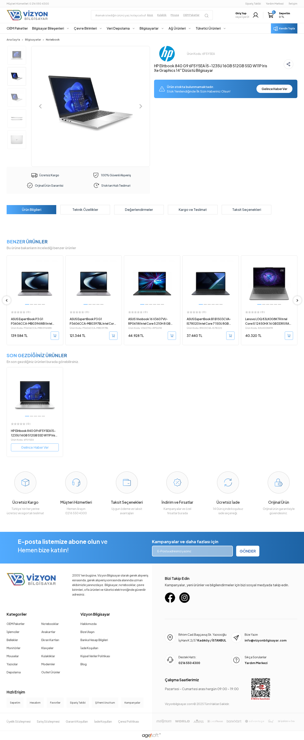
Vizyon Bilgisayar (95, 614)
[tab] (31, 209)
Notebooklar (50, 624)
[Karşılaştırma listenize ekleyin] (60, 270)
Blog (83, 664)
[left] (6, 300)
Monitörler (13, 648)
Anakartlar (48, 632)
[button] (279, 15)
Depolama (14, 672)
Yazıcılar (12, 664)
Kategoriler (17, 614)
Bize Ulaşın (87, 632)
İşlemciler (13, 632)
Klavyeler (47, 648)
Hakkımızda (88, 624)
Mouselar (13, 656)
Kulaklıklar (48, 656)
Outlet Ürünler (50, 672)
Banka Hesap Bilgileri (94, 640)
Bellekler (12, 640)
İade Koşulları (89, 648)
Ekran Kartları (50, 640)
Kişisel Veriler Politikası (95, 656)
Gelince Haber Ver (274, 89)
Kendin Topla (287, 28)
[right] (297, 300)
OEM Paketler (16, 624)
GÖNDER (248, 551)
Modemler (48, 664)
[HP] (167, 53)
